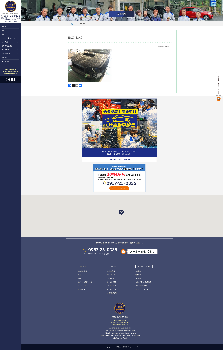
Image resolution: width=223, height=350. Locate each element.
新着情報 (203, 5)
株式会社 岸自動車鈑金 (121, 347)
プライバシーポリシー (142, 289)
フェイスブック (111, 286)
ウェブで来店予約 (141, 286)
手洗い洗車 (5, 50)
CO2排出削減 (6, 54)
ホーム (4, 26)
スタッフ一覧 (111, 275)
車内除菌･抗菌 (82, 271)
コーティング (6, 42)
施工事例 (138, 275)
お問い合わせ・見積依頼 (143, 282)
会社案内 (4, 57)
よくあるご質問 (111, 282)
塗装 (3, 34)
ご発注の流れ (111, 278)
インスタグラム (111, 289)
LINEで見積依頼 (112, 293)
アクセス (214, 5)
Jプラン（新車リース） (9, 38)
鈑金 (3, 30)
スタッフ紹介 (6, 61)
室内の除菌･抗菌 (7, 46)
